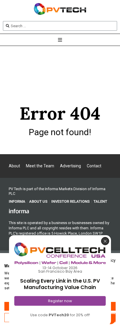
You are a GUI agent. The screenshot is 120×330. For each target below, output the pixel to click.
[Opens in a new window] (19, 210)
